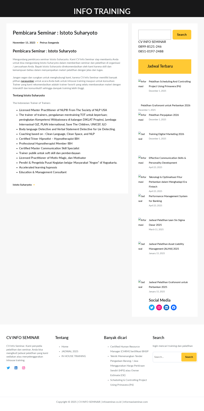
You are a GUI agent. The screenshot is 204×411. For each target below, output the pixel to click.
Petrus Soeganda (49, 42)
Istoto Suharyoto (22, 185)
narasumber (27, 81)
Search (182, 34)
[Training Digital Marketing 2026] (142, 144)
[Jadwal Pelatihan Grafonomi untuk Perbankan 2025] (142, 299)
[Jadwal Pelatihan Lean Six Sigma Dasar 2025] (142, 230)
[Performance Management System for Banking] (142, 206)
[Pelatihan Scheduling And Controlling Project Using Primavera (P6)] (142, 91)
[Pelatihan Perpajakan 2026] (142, 122)
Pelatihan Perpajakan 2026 (164, 115)
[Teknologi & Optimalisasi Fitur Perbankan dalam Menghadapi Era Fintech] (142, 184)
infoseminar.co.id (111, 402)
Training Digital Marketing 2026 (166, 134)
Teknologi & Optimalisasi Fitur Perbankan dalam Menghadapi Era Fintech (168, 182)
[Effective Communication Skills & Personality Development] (142, 165)
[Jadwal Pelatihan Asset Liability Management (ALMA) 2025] (142, 261)
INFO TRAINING (102, 11)
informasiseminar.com (135, 402)
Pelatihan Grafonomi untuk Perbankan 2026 (165, 105)
